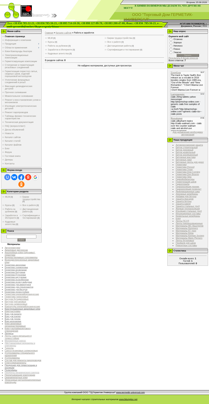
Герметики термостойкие (17, 292)
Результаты (175, 58)
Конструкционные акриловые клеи (22, 309)
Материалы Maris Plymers (189, 238)
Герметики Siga (183, 177)
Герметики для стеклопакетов (19, 287)
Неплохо (177, 46)
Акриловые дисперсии (16, 250)
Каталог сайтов (63, 32)
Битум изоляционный (187, 155)
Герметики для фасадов (16, 289)
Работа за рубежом (10, 210)
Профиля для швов (186, 243)
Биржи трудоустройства (31, 198)
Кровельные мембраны (188, 216)
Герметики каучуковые (16, 277)
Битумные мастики (186, 157)
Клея (178, 218)
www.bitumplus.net (128, 399)
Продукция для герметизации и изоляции (21, 366)
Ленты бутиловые (185, 240)
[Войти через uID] (7, 177)
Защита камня (183, 204)
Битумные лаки (184, 159)
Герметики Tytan (184, 169)
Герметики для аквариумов (18, 284)
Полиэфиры (11, 370)
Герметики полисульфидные (18, 282)
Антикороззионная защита (189, 145)
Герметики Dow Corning (188, 172)
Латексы (9, 333)
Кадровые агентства (10, 222)
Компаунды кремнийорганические (22, 306)
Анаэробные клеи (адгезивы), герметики (20, 253)
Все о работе (29, 205)
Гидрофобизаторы (185, 179)
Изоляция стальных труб (189, 211)
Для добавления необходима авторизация (188, 133)
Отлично (177, 39)
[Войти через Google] (35, 177)
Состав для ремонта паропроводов (23, 360)
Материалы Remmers (187, 228)
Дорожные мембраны (187, 194)
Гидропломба (182, 184)
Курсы (8, 205)
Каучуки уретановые (15, 301)
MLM (7, 197)
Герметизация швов (186, 181)
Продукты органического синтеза (22, 372)
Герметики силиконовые (16, 267)
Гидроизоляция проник (187, 186)
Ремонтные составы (186, 245)
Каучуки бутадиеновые (17, 299)
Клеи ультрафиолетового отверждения (18, 329)
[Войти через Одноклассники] (21, 184)
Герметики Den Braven (187, 174)
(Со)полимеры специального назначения (20, 354)
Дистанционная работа (119, 46)
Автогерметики (12, 247)
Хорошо (177, 42)
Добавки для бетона (186, 196)
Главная (49, 32)
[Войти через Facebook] (21, 177)
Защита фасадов (184, 199)
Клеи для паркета (13, 314)
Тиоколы (9, 348)
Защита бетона (183, 201)
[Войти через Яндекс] (28, 177)
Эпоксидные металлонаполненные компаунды (23, 381)
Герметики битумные (15, 272)
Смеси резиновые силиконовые (21, 350)
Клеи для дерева (12, 319)
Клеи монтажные (13, 321)
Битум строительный (187, 147)
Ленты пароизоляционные (189, 223)
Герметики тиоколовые (16, 296)
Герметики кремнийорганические (22, 294)
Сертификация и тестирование (31, 216)
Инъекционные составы (188, 213)
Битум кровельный (185, 152)
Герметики (181, 164)
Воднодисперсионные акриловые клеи (22, 261)
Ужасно (177, 52)
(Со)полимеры (12, 358)
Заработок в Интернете (11, 216)
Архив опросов (190, 58)
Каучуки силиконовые (16, 304)
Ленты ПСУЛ (182, 221)
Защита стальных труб (188, 206)
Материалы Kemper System (190, 235)
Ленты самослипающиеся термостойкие (18, 337)
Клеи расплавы (12, 311)
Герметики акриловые (15, 265)
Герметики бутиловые (15, 275)
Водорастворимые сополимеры (21, 257)
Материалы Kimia (184, 233)
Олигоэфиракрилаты (15, 363)
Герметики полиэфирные (17, 279)
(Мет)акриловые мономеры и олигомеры (20, 344)
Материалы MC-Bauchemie (189, 226)
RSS (205, 26)
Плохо (176, 49)
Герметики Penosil (185, 167)
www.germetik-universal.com (130, 392)
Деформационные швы (188, 191)
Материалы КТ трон (186, 230)
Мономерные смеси (15, 340)
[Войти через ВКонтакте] (14, 177)
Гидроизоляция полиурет (188, 189)
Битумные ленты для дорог (190, 162)
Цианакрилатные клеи (16, 377)
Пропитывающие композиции (20, 375)
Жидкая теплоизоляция (188, 208)
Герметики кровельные (16, 270)
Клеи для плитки (13, 316)
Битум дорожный (184, 150)
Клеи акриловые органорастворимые (15, 324)
